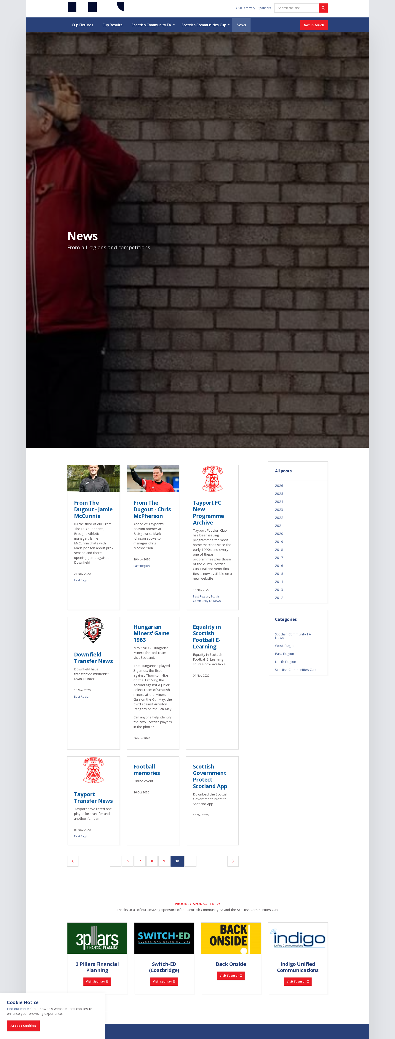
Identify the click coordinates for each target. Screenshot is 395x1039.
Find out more (18, 1008)
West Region (285, 645)
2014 (279, 581)
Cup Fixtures (82, 24)
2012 (279, 597)
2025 (279, 493)
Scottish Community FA (151, 24)
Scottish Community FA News (207, 598)
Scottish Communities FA (95, 8)
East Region (82, 580)
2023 (279, 509)
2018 (279, 549)
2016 (279, 565)
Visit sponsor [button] (162, 981)
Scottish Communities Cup (203, 24)
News (241, 24)
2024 (279, 501)
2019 (279, 541)
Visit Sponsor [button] (95, 981)
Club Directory (245, 8)
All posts (283, 471)
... (116, 861)
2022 (279, 517)
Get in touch (314, 25)
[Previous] (72, 861)
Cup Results (112, 24)
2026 (279, 485)
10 (179, 861)
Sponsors (264, 8)
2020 (279, 533)
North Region (285, 661)
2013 (279, 589)
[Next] (233, 861)
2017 (279, 557)
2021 (279, 525)
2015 (279, 573)
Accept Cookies (23, 1025)
